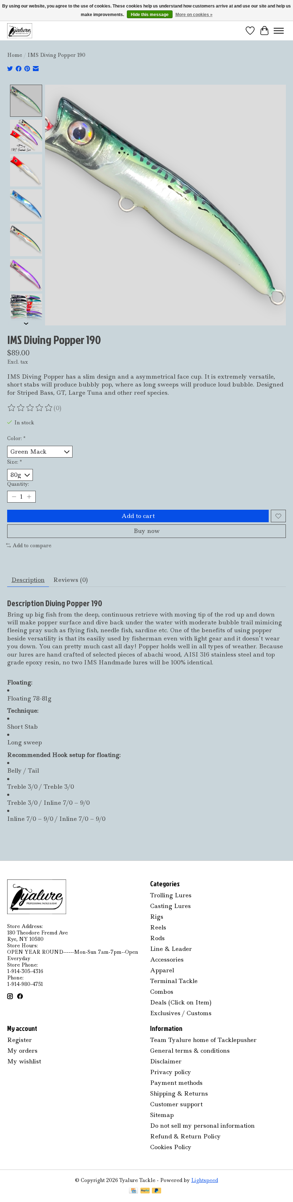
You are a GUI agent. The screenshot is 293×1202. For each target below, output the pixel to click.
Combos (161, 992)
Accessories (167, 959)
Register (19, 1040)
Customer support (176, 1104)
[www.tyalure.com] (19, 30)
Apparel (162, 970)
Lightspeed (204, 1180)
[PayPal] (145, 1191)
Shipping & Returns (179, 1093)
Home (14, 55)
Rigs (156, 917)
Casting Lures (170, 906)
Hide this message (150, 14)
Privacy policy (170, 1072)
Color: (16, 438)
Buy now (147, 531)
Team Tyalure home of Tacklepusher (203, 1040)
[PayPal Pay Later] (156, 1191)
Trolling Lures (171, 895)
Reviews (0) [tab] (70, 580)
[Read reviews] (30, 408)
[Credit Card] (133, 1191)
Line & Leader (171, 949)
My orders (22, 1050)
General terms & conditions (190, 1050)
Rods (157, 938)
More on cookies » (194, 14)
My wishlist (24, 1061)
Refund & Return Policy (185, 1136)
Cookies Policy (171, 1147)
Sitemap (162, 1115)
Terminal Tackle (174, 981)
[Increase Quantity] (29, 497)
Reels (158, 927)
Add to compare (32, 545)
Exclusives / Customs (181, 1013)
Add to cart (138, 516)
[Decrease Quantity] (14, 497)
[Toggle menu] (279, 31)
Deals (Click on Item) (181, 1002)
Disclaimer (166, 1061)
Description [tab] (28, 580)
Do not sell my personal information (202, 1125)
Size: (14, 462)
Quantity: (18, 484)
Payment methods (176, 1083)
